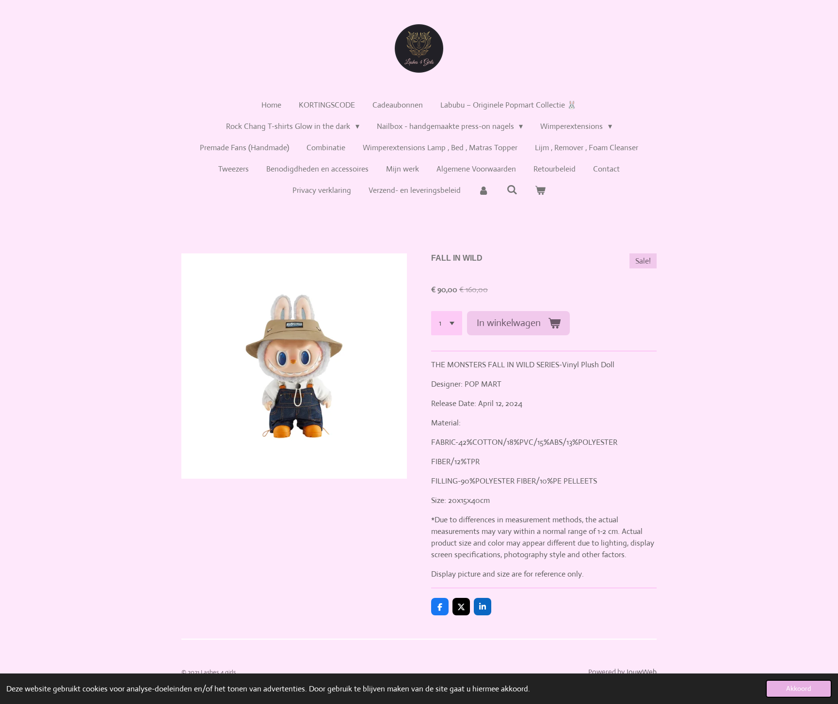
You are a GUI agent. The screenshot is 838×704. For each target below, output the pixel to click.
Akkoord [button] (798, 688)
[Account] (483, 190)
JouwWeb (641, 671)
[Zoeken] (511, 189)
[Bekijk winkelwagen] (540, 190)
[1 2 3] (446, 323)
